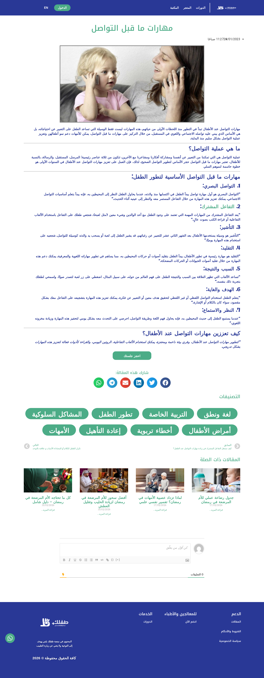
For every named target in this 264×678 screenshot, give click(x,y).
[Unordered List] (91, 560)
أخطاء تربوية (154, 430)
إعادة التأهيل (103, 430)
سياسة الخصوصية (230, 641)
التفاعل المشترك (217, 206)
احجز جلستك (132, 355)
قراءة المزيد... (216, 509)
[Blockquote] (96, 560)
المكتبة (174, 7)
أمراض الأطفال (210, 430)
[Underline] (75, 560)
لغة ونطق (217, 413)
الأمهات (59, 430)
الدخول (62, 7)
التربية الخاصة (168, 413)
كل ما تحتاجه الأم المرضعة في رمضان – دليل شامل (48, 499)
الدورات (200, 7)
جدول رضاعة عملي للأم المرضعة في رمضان (216, 499)
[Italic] (69, 560)
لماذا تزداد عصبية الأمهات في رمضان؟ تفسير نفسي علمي (160, 499)
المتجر (187, 7)
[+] (118, 559)
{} (112, 559)
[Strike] (80, 560)
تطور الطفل (115, 413)
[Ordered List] (86, 560)
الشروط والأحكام (231, 631)
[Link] (107, 560)
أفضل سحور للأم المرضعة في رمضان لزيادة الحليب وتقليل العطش (104, 501)
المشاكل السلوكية (57, 413)
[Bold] (64, 560)
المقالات (236, 621)
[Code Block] (102, 560)
